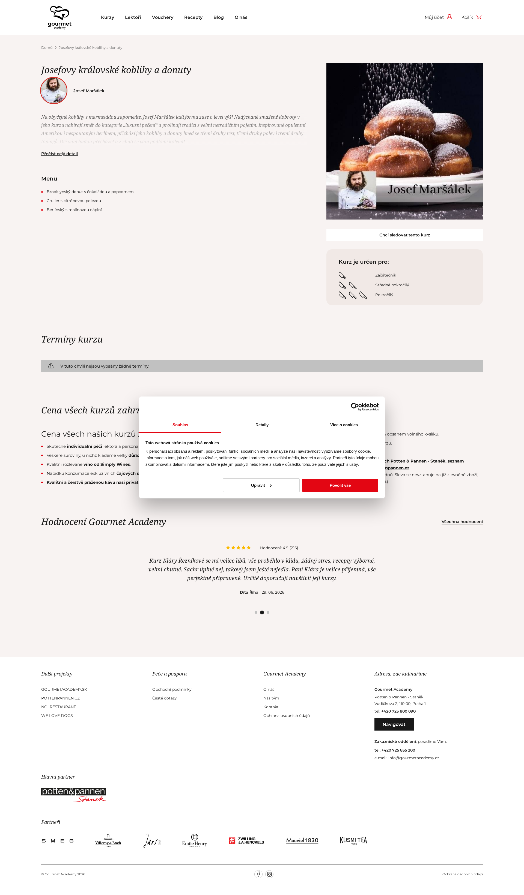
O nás (241, 17)
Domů (47, 47)
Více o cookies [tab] (344, 424)
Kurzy (107, 17)
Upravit (258, 485)
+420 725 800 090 (398, 711)
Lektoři (133, 17)
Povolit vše (340, 485)
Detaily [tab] (262, 424)
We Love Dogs (57, 715)
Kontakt (271, 706)
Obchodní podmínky (172, 689)
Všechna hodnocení (462, 521)
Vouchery (162, 17)
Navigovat (394, 724)
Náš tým (271, 698)
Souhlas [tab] (180, 424)
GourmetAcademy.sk (64, 689)
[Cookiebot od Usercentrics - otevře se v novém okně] (355, 407)
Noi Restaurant (58, 706)
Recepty (193, 17)
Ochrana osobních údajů (286, 715)
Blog (218, 17)
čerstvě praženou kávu (91, 482)
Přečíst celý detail (59, 153)
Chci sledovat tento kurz (404, 235)
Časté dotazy (164, 698)
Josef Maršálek (89, 90)
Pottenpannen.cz (60, 698)
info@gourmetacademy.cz (413, 757)
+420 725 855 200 (398, 750)
